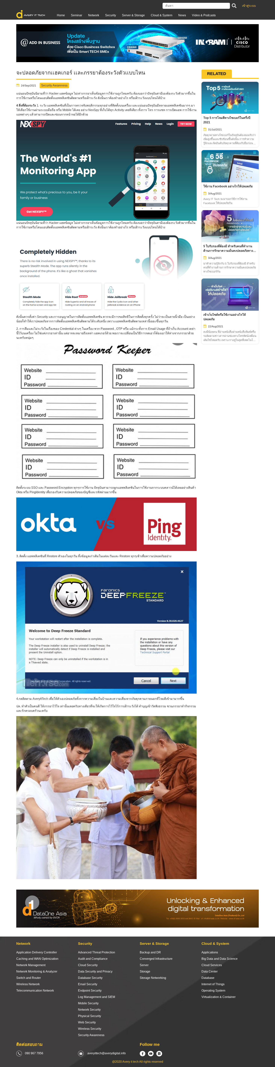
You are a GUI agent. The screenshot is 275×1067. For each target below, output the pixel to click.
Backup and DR (150, 952)
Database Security (90, 977)
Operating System (213, 990)
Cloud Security (88, 965)
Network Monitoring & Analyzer (36, 971)
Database (207, 977)
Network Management (30, 965)
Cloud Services (211, 965)
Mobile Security (88, 1003)
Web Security (87, 1022)
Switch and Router (28, 977)
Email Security (87, 984)
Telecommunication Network (35, 990)
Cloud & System (161, 15)
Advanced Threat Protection (96, 952)
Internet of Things (212, 984)
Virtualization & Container (218, 996)
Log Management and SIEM (96, 996)
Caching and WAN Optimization (37, 958)
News (182, 15)
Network (93, 15)
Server (144, 965)
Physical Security (89, 1016)
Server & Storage (133, 15)
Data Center (209, 971)
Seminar (76, 15)
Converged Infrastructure (156, 958)
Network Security (89, 1009)
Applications (209, 952)
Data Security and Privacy (95, 971)
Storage (145, 971)
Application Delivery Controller (36, 952)
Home (61, 15)
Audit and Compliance (93, 958)
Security (110, 15)
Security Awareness (91, 1035)
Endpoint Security (90, 990)
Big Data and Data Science (219, 958)
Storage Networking (153, 977)
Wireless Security (89, 1028)
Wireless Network (28, 984)
